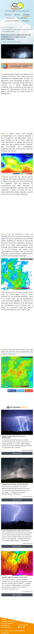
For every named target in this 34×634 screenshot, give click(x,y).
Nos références (22, 18)
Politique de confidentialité (6, 626)
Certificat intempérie (12, 21)
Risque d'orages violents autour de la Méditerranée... (13, 437)
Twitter (21, 391)
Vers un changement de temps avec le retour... (16, 531)
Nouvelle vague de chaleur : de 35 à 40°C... (15, 577)
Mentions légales (7, 623)
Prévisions (8, 15)
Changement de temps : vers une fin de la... (15, 484)
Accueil (3, 27)
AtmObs (17, 15)
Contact (3, 619)
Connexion (25, 21)
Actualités (26, 15)
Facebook (13, 391)
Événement (10, 18)
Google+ (29, 391)
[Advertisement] (17, 113)
